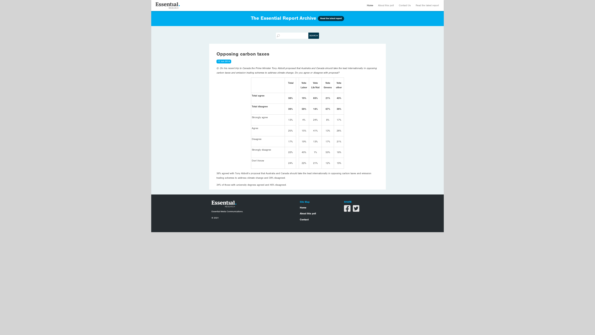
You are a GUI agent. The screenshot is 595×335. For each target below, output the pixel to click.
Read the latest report (427, 5)
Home (370, 5)
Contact (304, 219)
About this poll (386, 5)
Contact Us (405, 5)
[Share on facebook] (347, 210)
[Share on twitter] (356, 210)
